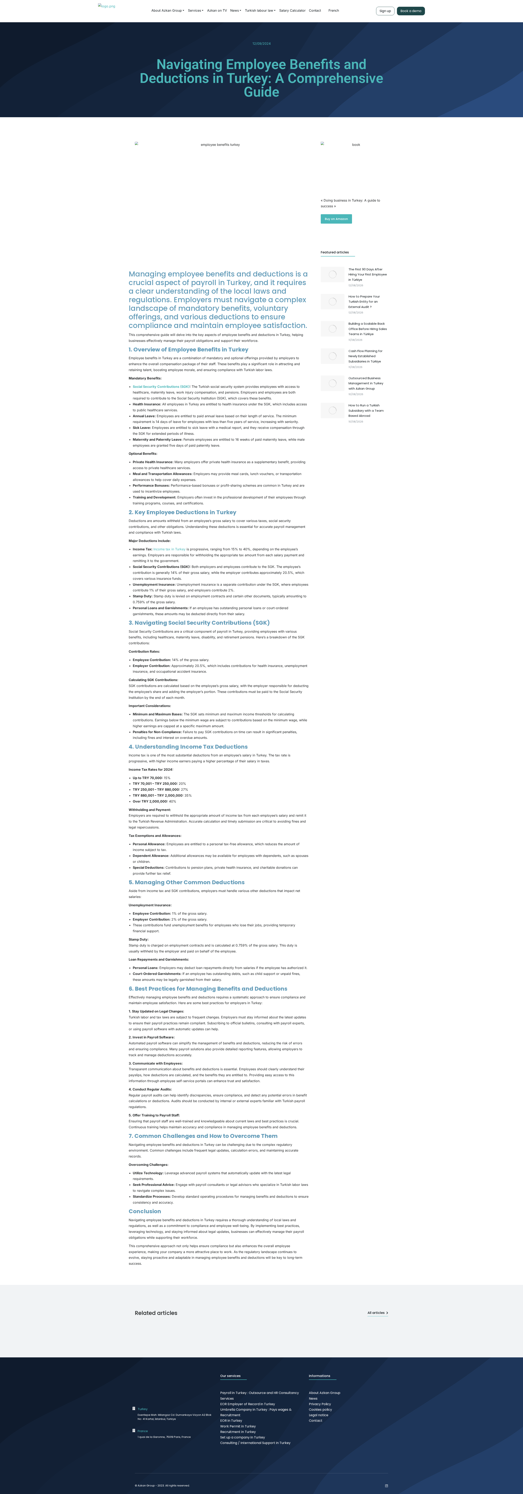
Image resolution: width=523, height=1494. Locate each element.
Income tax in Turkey (169, 549)
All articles (376, 1312)
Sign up (385, 11)
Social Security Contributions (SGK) (161, 387)
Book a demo (410, 11)
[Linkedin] (386, 1485)
